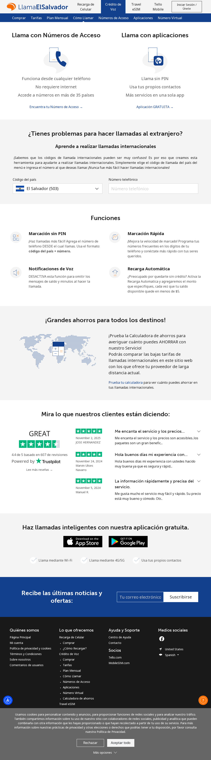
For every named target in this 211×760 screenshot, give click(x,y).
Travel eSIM (67, 704)
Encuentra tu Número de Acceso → (56, 107)
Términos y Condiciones (26, 654)
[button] (113, 6)
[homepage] (38, 6)
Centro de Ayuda (120, 637)
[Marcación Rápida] (115, 237)
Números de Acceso (113, 18)
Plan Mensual (57, 18)
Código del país (24, 179)
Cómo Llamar (72, 676)
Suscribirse (181, 597)
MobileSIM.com (119, 663)
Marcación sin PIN (47, 233)
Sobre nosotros (20, 659)
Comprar (19, 18)
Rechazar (90, 742)
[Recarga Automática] (115, 272)
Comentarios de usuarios (26, 665)
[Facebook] (163, 638)
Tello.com (115, 657)
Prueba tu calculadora (126, 382)
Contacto (115, 643)
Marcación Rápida (146, 233)
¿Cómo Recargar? (75, 648)
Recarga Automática (149, 269)
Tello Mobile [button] (158, 7)
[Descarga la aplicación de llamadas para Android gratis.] (128, 541)
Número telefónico (123, 179)
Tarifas (36, 18)
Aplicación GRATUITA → (154, 107)
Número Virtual (170, 18)
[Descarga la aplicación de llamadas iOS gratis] (82, 541)
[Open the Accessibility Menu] (8, 700)
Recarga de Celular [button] (85, 7)
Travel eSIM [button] (136, 7)
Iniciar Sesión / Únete (187, 6)
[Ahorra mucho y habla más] (58, 351)
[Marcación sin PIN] (16, 237)
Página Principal (20, 637)
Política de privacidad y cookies (30, 648)
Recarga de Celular (71, 637)
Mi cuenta (16, 643)
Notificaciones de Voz (51, 269)
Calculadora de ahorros (78, 698)
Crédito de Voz (69, 654)
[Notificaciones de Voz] (16, 272)
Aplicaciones (143, 18)
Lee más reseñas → (39, 470)
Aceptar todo (120, 742)
